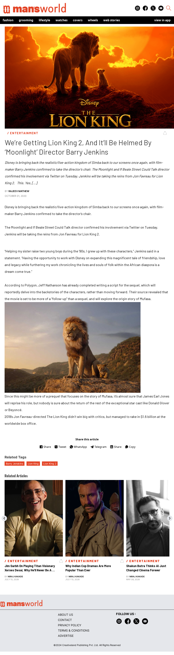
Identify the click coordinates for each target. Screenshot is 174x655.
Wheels (93, 20)
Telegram (100, 447)
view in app (162, 20)
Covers (77, 20)
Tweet (62, 447)
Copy (132, 447)
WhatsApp (80, 447)
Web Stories (111, 20)
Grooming (26, 20)
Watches (61, 20)
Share (47, 447)
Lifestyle (44, 20)
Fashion (8, 20)
